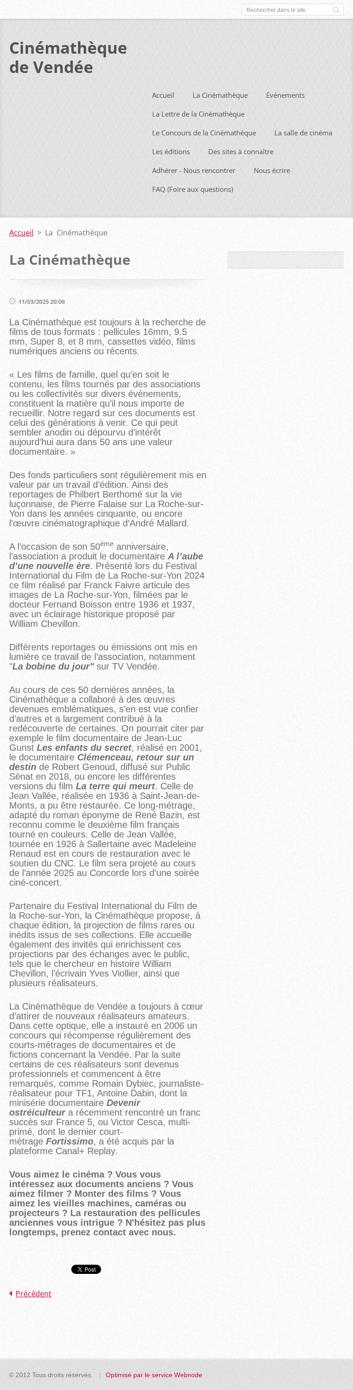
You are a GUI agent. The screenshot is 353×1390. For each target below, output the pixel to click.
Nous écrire (272, 170)
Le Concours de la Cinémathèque (204, 132)
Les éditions (171, 151)
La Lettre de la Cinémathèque (198, 113)
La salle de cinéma (303, 132)
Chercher (336, 10)
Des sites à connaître (240, 151)
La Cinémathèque (220, 95)
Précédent (33, 1294)
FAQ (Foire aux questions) (192, 189)
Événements (285, 95)
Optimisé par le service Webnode (154, 1375)
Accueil (163, 95)
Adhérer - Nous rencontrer (193, 170)
